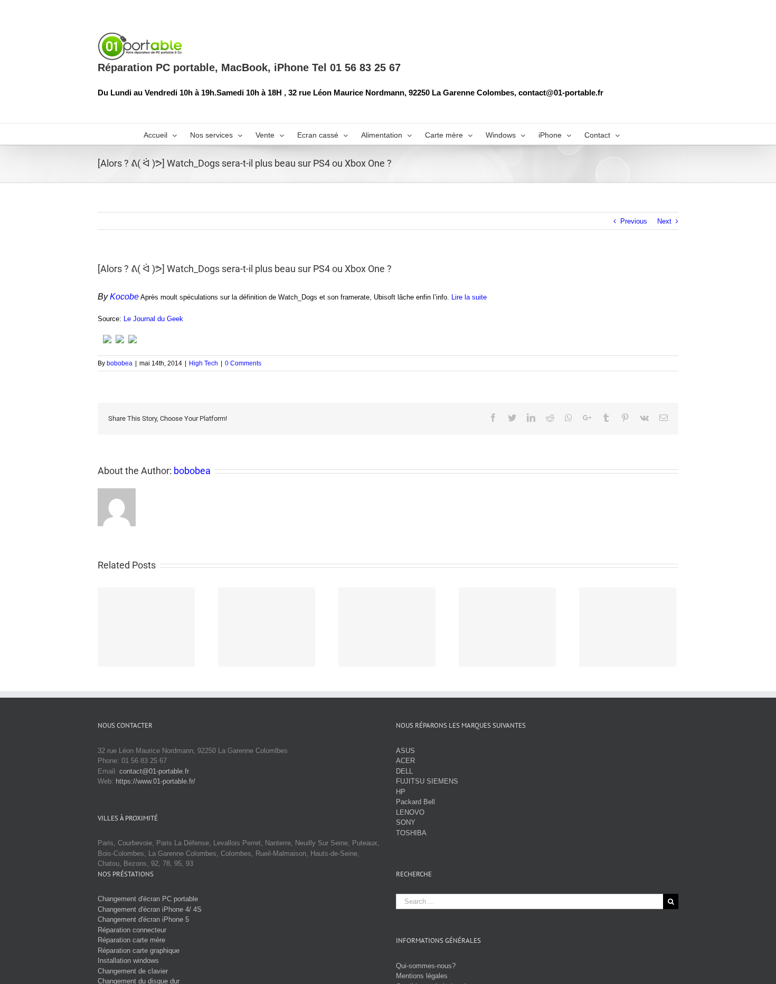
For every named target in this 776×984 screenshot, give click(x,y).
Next (664, 221)
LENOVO (410, 812)
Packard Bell (415, 802)
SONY (405, 822)
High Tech (203, 363)
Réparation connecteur (132, 930)
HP (400, 792)
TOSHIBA (411, 833)
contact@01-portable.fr (154, 771)
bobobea (120, 363)
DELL (404, 771)
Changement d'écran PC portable (148, 899)
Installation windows (128, 960)
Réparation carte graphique (138, 950)
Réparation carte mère (131, 940)
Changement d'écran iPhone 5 (143, 919)
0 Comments (243, 363)
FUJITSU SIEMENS (427, 781)
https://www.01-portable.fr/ (155, 781)
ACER (405, 761)
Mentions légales (422, 976)
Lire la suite (469, 297)
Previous (633, 221)
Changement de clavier (133, 971)
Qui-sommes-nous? (426, 966)
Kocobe (124, 296)
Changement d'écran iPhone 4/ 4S (150, 909)
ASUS (405, 751)
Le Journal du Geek (153, 319)
